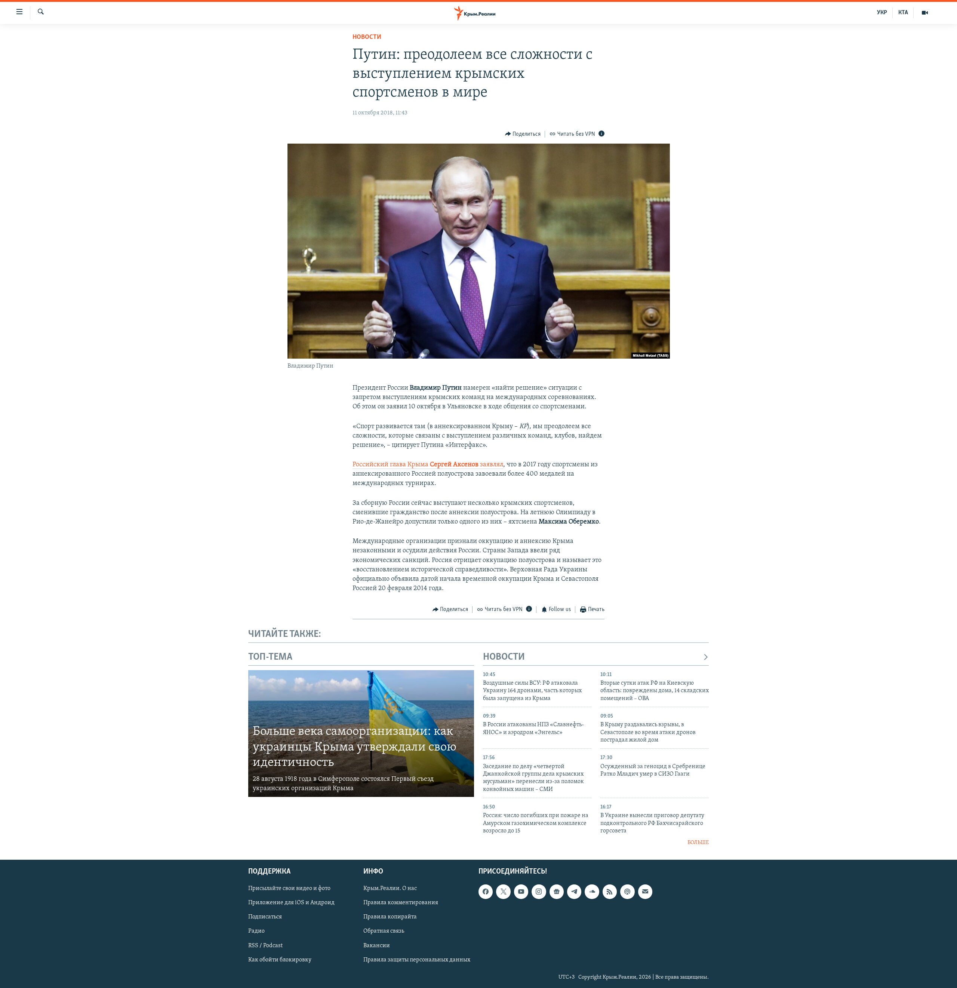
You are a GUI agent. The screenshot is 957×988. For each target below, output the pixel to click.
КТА (903, 13)
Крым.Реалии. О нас (390, 889)
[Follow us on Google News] (557, 891)
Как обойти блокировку (279, 960)
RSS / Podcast (265, 945)
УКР (882, 13)
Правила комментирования (400, 903)
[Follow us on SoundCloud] (592, 891)
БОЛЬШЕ (698, 843)
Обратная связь (383, 931)
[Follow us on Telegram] (574, 891)
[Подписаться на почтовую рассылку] (645, 891)
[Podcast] (627, 891)
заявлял (491, 464)
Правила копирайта (390, 917)
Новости (367, 37)
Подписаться (265, 917)
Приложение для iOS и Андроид (291, 903)
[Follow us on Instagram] (539, 891)
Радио (256, 931)
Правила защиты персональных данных (416, 960)
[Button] (523, 134)
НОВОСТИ (504, 657)
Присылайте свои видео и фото (289, 889)
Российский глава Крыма (416, 464)
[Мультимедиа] (925, 12)
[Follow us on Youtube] (521, 891)
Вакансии (376, 945)
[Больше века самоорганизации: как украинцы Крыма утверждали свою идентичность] (361, 733)
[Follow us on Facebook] (485, 891)
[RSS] (610, 891)
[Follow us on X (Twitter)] (503, 891)
